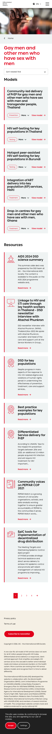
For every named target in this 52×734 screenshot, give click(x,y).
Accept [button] (10, 725)
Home (10, 38)
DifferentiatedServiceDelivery (7, 4)
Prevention (13, 115)
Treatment (13, 198)
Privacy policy (10, 618)
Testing (12, 140)
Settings (23, 725)
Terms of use (9, 624)
